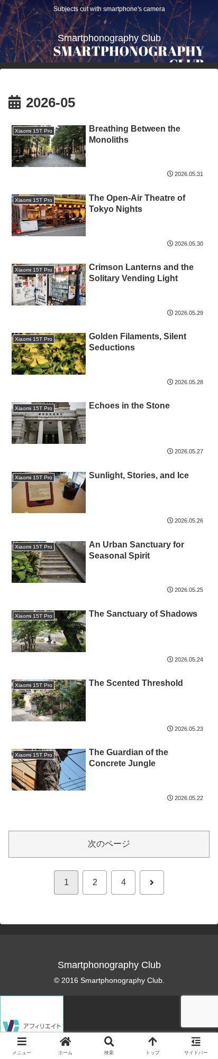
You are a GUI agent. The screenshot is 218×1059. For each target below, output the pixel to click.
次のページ (109, 843)
